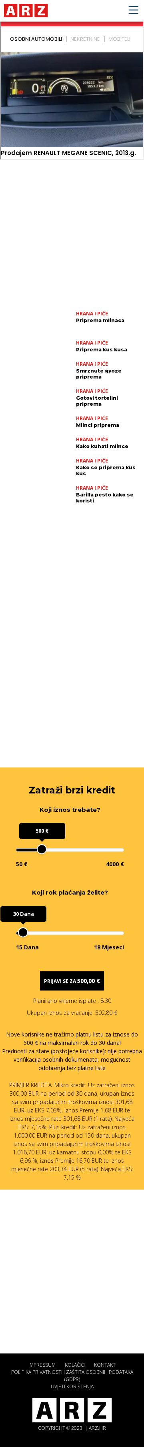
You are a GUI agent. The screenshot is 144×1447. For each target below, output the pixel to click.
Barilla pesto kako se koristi (105, 498)
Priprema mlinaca (100, 320)
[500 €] (42, 849)
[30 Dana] (23, 932)
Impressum (42, 1364)
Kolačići (75, 1364)
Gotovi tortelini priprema (97, 401)
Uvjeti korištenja (72, 1386)
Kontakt (105, 1364)
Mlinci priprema (97, 425)
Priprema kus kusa (101, 350)
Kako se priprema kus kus (106, 470)
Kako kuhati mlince (102, 446)
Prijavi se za (72, 981)
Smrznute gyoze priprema (99, 374)
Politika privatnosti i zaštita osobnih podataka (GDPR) (72, 1376)
